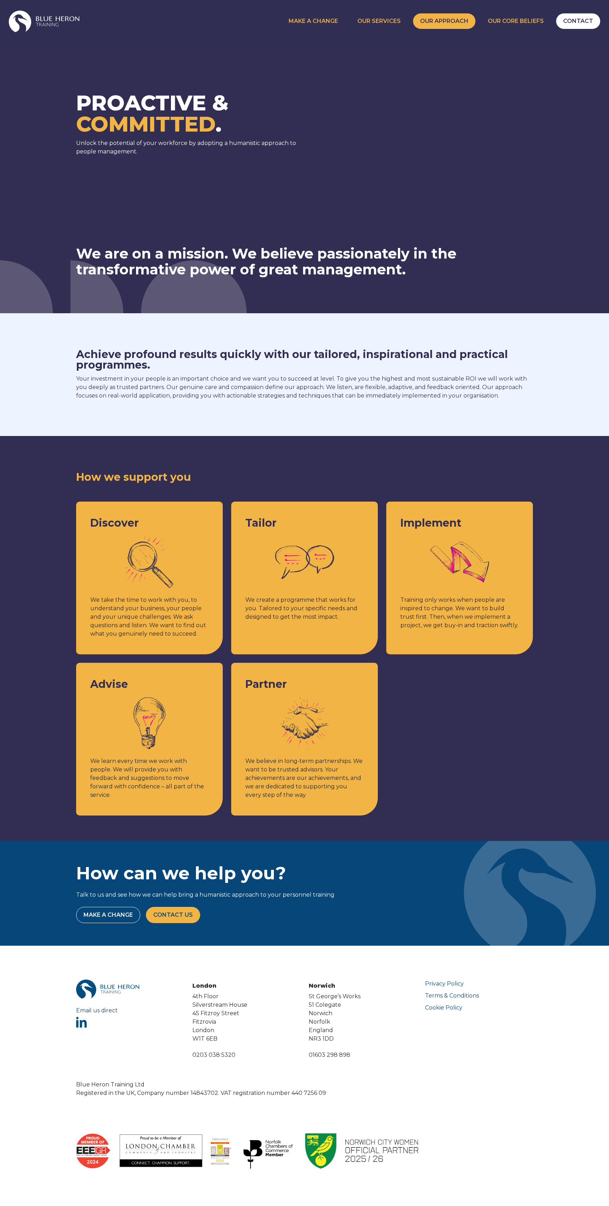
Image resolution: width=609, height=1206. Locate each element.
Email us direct (97, 1010)
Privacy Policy (444, 983)
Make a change (313, 21)
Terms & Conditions (452, 995)
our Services (379, 21)
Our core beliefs (516, 21)
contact (578, 21)
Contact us (173, 914)
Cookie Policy (443, 1007)
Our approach (444, 21)
